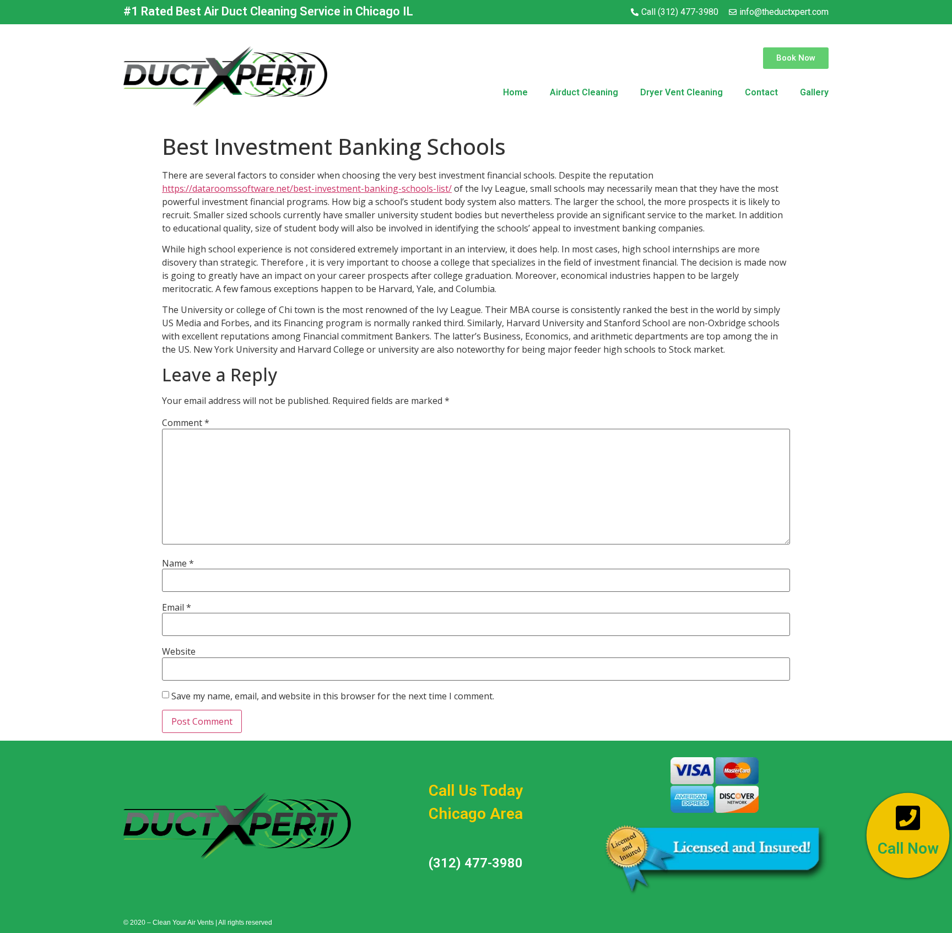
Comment (185, 422)
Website (179, 651)
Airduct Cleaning (584, 92)
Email (176, 607)
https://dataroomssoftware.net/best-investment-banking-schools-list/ (307, 188)
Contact (761, 92)
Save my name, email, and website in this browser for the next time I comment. (332, 696)
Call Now (907, 849)
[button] (796, 58)
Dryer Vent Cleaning (681, 92)
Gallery (814, 92)
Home (515, 92)
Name (178, 563)
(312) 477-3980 (476, 863)
